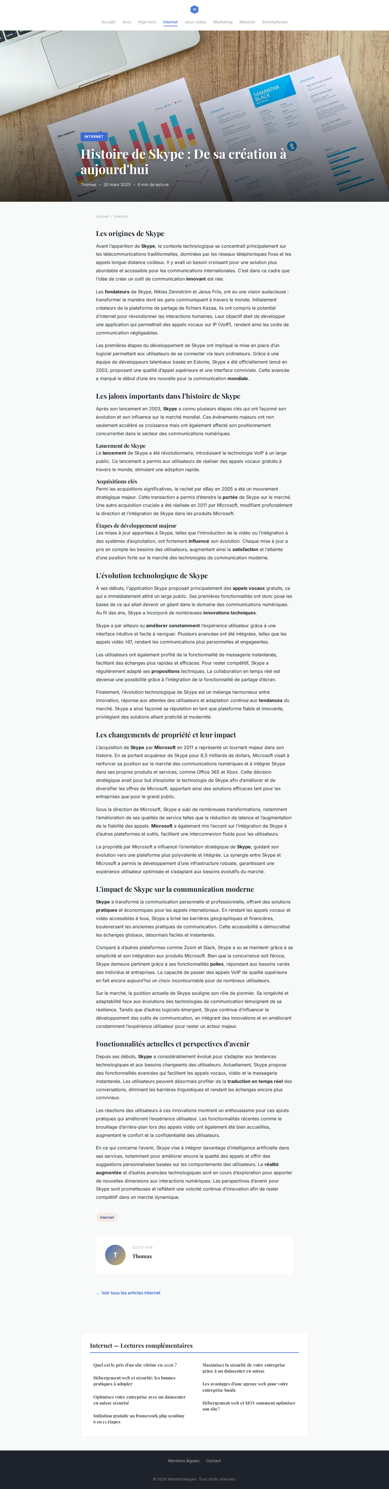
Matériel (247, 21)
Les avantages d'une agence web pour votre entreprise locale (245, 1387)
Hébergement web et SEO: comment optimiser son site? (248, 1406)
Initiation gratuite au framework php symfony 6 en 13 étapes (139, 1419)
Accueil (108, 21)
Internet (170, 21)
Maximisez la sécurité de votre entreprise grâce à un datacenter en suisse (243, 1368)
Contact (213, 1460)
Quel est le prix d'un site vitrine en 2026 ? (135, 1365)
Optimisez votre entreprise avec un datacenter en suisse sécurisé (139, 1400)
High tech (147, 21)
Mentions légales (183, 1460)
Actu (126, 21)
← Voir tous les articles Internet (128, 1293)
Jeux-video (195, 21)
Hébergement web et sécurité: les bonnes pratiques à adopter (134, 1381)
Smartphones (275, 21)
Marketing (223, 21)
